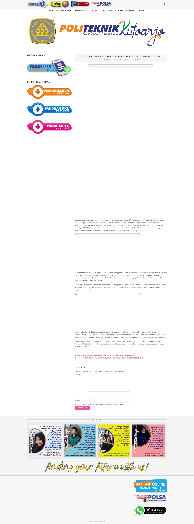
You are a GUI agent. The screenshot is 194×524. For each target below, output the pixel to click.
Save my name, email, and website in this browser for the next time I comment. (101, 404)
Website (77, 400)
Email (77, 397)
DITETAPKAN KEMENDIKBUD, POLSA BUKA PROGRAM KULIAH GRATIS (110, 356)
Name (77, 393)
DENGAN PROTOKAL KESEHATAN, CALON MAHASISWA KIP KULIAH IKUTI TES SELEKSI (113, 358)
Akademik (136, 59)
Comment (78, 374)
